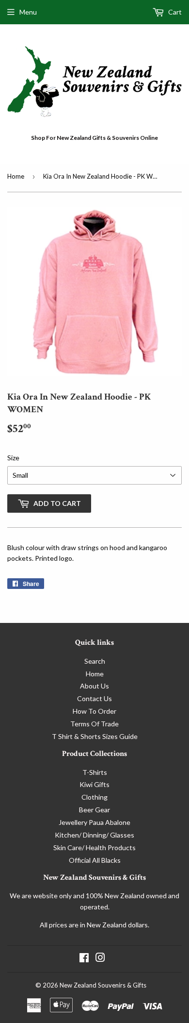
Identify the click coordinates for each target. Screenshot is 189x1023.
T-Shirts (94, 772)
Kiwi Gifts (94, 784)
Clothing (94, 797)
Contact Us (94, 698)
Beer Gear (94, 809)
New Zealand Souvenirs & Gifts (103, 985)
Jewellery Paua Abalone (94, 822)
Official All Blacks (95, 860)
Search (94, 661)
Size (13, 457)
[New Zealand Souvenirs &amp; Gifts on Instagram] (100, 959)
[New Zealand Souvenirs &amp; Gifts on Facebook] (84, 959)
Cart (174, 12)
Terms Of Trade (94, 724)
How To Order (94, 711)
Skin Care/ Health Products (94, 847)
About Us (94, 686)
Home (15, 176)
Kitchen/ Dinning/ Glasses (94, 835)
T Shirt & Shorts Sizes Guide (95, 736)
